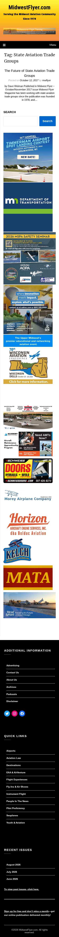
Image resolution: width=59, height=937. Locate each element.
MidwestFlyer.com (29, 7)
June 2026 (12, 879)
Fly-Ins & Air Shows (17, 786)
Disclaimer (12, 701)
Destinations (13, 765)
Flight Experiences (16, 779)
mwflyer (46, 80)
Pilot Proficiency (15, 808)
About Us (11, 679)
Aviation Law (13, 758)
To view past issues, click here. (21, 889)
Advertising (12, 665)
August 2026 (13, 864)
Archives (11, 687)
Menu (52, 44)
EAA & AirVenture (15, 772)
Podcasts (11, 694)
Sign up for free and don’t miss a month (26, 911)
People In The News (17, 801)
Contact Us (12, 672)
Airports (10, 750)
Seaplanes (12, 815)
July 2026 (11, 872)
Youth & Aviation (15, 822)
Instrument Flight (16, 794)
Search (9, 112)
